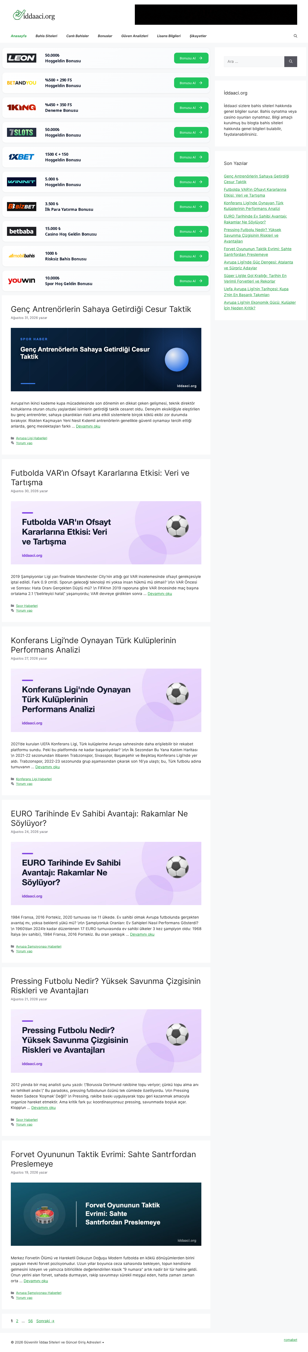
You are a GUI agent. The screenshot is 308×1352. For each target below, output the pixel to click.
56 (31, 1321)
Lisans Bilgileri (169, 36)
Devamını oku (88, 426)
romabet (290, 1340)
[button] (295, 36)
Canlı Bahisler (77, 36)
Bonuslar (105, 36)
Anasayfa (19, 36)
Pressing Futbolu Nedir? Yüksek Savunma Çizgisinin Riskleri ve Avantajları (252, 235)
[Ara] (290, 61)
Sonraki (45, 1321)
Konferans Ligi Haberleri (34, 779)
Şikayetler (198, 36)
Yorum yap (24, 443)
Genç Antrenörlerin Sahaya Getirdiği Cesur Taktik (101, 309)
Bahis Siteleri (46, 36)
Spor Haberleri (27, 606)
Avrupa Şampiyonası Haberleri (38, 946)
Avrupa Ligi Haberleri (31, 438)
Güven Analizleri (134, 36)
